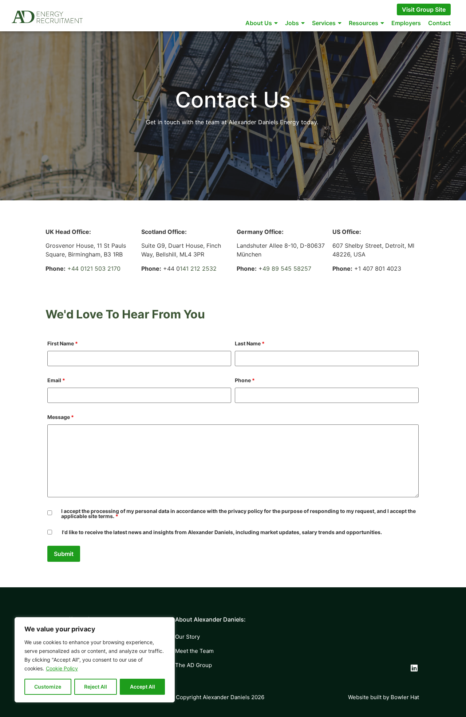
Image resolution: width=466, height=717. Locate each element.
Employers (406, 23)
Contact (439, 23)
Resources (363, 23)
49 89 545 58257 (286, 268)
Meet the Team (194, 650)
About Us (258, 23)
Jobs (292, 23)
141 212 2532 (198, 268)
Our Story (187, 636)
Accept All (142, 686)
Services (324, 23)
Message (60, 417)
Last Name (250, 343)
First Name (62, 343)
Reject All (95, 686)
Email (56, 380)
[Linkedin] (414, 668)
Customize (47, 686)
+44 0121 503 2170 (94, 268)
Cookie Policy (62, 668)
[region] (95, 659)
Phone (245, 380)
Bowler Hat (405, 697)
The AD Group (193, 665)
